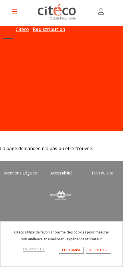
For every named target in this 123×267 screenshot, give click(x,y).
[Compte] (101, 11)
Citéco (22, 29)
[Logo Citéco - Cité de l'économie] (57, 11)
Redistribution (49, 29)
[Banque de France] (61, 195)
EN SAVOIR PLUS (34, 249)
